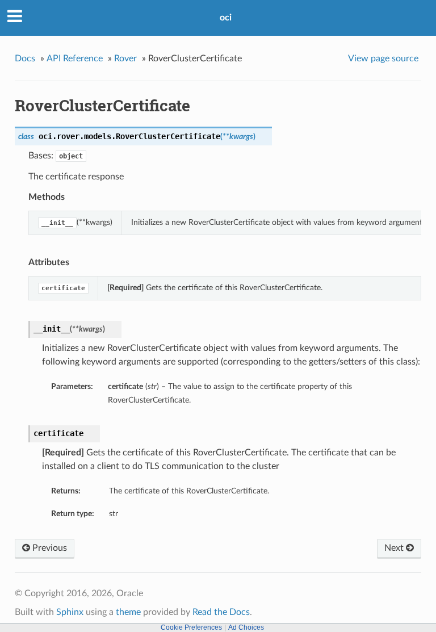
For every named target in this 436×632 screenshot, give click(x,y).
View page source (383, 58)
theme (128, 612)
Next (395, 548)
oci (226, 17)
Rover (125, 58)
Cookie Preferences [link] (191, 627)
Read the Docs (221, 612)
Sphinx (69, 612)
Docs (25, 58)
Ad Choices (246, 627)
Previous (48, 548)
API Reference (75, 58)
